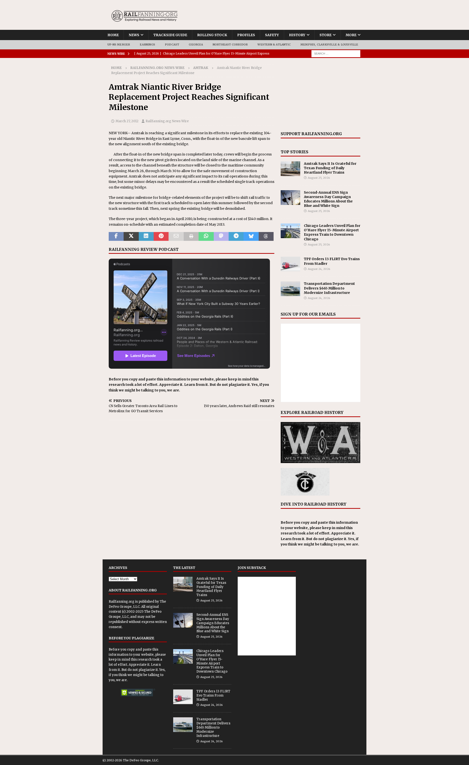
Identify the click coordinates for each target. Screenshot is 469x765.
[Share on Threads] (266, 236)
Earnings (147, 44)
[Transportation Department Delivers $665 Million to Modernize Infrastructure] (290, 288)
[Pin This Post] (161, 236)
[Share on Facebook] (116, 236)
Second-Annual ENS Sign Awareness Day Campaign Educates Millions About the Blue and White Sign (328, 199)
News (134, 35)
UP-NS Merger (118, 44)
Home (113, 35)
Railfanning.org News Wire (157, 68)
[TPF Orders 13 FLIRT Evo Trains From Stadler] (290, 264)
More (351, 35)
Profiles (246, 35)
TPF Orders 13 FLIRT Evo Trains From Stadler (213, 695)
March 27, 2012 (127, 121)
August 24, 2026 (319, 269)
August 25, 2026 (319, 177)
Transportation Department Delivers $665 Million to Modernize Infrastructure (329, 288)
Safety (272, 35)
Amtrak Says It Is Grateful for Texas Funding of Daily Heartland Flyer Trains (330, 168)
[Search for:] (335, 53)
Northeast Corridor (230, 44)
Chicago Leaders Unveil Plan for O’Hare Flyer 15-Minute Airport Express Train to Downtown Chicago (332, 232)
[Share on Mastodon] (221, 236)
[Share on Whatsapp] (206, 236)
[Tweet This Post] (131, 236)
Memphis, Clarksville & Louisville (329, 44)
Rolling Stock (212, 35)
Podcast (172, 44)
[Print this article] (191, 236)
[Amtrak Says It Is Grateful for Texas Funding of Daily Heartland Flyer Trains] (290, 168)
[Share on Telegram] (236, 236)
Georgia (196, 44)
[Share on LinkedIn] (146, 236)
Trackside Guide (170, 35)
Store (325, 35)
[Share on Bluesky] (251, 236)
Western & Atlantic (274, 44)
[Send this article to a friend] (176, 236)
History (297, 35)
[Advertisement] (320, 94)
